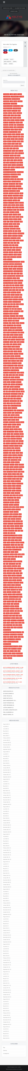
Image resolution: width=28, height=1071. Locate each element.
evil (9, 266)
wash (5, 627)
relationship (18, 509)
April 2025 (5, 760)
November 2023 (6, 799)
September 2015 (6, 1024)
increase (11, 353)
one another (6, 445)
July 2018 (5, 946)
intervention (12, 358)
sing (21, 556)
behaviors (14, 141)
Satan (9, 540)
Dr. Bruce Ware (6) (8, 693)
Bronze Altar (20, 153)
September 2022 (6, 832)
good (22, 311)
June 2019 (5, 921)
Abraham (5, 113)
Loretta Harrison (13, 401)
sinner (9, 559)
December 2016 (6, 990)
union (14, 615)
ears (13, 245)
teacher (8, 589)
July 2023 (5, 809)
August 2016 (5, 999)
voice (16, 622)
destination (11, 226)
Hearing (22, 332)
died (16, 231)
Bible (20, 143)
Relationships (6, 511)
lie (22, 393)
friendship (17, 294)
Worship (11, 63)
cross (5, 207)
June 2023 (5, 811)
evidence (5, 266)
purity (5, 493)
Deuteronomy (12, 228)
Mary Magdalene (18, 412)
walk (4, 625)
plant (14, 469)
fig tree (21, 285)
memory (11, 417)
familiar (14, 278)
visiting (8, 622)
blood (8, 148)
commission (18, 186)
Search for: (5, 80)
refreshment (6, 507)
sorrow (5, 566)
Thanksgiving (19, 594)
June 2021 (5, 866)
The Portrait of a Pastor (13, 596)
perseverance (6, 464)
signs (16, 556)
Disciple (5, 235)
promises (13, 483)
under (11, 613)
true (15, 611)
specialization (10, 568)
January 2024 (5, 795)
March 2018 (5, 955)
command (5, 186)
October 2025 (5, 747)
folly (20, 290)
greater (22, 318)
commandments (12, 186)
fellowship (17, 285)
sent (17, 547)
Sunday (5, 63)
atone (22, 134)
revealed (12, 526)
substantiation (16, 578)
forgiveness (13, 292)
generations (15, 299)
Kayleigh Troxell (20, 379)
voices (20, 622)
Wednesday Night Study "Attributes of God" (12, 632)
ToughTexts (16, 603)
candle (15, 160)
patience (5, 460)
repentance (15, 514)
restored (5, 523)
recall (13, 500)
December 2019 (6, 907)
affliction (22, 120)
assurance (18, 134)
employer (16, 252)
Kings (5, 386)
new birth (8, 436)
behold (18, 141)
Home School (6, 342)
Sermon (14, 61)
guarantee (22, 323)
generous (5, 301)
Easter (16, 245)
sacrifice (5, 537)
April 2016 (5, 1008)
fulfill (12, 297)
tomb (12, 603)
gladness (21, 304)
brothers (11, 155)
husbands (17, 346)
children (5, 167)
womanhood (18, 639)
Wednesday (19, 627)
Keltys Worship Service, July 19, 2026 (12, 682)
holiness (5, 339)
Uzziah (17, 618)
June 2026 (5, 728)
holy (9, 339)
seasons (22, 542)
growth (17, 323)
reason (9, 500)
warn (17, 625)
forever (5, 292)
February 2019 (6, 930)
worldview (5, 653)
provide (13, 485)
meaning (12, 415)
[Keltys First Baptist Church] (14, 17)
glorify (14, 306)
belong (13, 143)
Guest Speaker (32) (8, 703)
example (15, 266)
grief (13, 320)
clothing (9, 181)
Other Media (17, 448)
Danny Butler (9, 209)
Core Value (10, 200)
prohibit (5, 483)
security (12, 544)
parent (21, 452)
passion (5, 457)
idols (8, 351)
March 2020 (5, 900)
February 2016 (6, 1013)
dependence (16, 221)
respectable (18, 519)
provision (5, 488)
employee (11, 252)
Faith (21, 273)
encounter (5, 254)
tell (17, 589)
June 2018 (5, 948)
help (10, 337)
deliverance (6, 219)
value (21, 618)
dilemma (5, 233)
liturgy (18, 396)
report (20, 514)
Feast (7, 285)
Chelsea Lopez (19, 165)
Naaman (21, 431)
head (5, 332)
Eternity (22, 261)
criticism (21, 205)
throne (13, 601)
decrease (15, 214)
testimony (14, 592)
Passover (10, 457)
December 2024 (6, 770)
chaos (9, 165)
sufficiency (19, 580)
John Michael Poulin (15, 370)
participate (15, 455)
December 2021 (6, 852)
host (4, 344)
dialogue (10, 231)
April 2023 (5, 815)
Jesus (16, 365)
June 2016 (5, 1003)
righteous (5, 530)
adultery (19, 117)
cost (19, 200)
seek (19, 544)
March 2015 (5, 1038)
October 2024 (5, 774)
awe (19, 136)
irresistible (14, 360)
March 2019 (5, 928)
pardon (17, 452)
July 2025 (5, 754)
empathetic (6, 252)
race (11, 495)
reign (10, 507)
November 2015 (6, 1019)
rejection (21, 507)
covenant (5, 205)
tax (21, 587)
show (13, 556)
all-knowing (6, 125)
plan (11, 469)
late (4, 391)
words (5, 651)
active (12, 115)
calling (8, 160)
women (5, 641)
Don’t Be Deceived (14, 73)
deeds (10, 217)
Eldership (9, 250)
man (9, 405)
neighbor (21, 434)
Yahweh (5, 658)
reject (14, 507)
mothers (11, 429)
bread (13, 153)
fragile (8, 294)
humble (5, 346)
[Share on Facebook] (5, 50)
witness (15, 636)
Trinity (8, 611)
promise (9, 483)
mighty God (6, 422)
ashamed (9, 134)
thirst (20, 599)
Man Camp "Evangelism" (16, 405)
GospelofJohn (6, 316)
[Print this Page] (16, 50)
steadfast (16, 570)
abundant (10, 113)
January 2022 (5, 850)
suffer (10, 580)
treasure (17, 608)
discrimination (13, 238)
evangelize (11, 264)
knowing (11, 386)
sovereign (9, 566)
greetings (10, 320)
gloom (5, 306)
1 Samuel (19, 94)
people (5, 462)
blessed (20, 146)
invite (9, 360)
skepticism (19, 561)
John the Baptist (13, 372)
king (9, 384)
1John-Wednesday (16, 99)
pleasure (20, 469)
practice (14, 474)
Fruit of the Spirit (7, 297)
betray (16, 143)
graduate (5, 318)
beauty (5, 141)
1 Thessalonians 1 (14, 96)
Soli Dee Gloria (12, 563)
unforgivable (6, 615)
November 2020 (6, 882)
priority (8, 481)
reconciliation (6, 502)
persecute (17, 462)
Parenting (5, 455)
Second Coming (7, 544)
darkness (22, 209)
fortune (5, 294)
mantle (9, 408)
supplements (16, 582)
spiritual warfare (20, 568)
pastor (17, 457)
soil (4, 563)
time (16, 601)
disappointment (21, 233)
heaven (11, 334)
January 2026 (5, 740)
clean (22, 179)
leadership (18, 391)
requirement (15, 516)
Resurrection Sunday (18, 523)
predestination (20, 476)
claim (18, 179)
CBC (18, 162)
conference (6, 193)
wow (11, 655)
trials (5, 611)
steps (5, 573)
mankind (5, 408)
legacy (19, 393)
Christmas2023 (14, 174)
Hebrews (20, 334)
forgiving (18, 292)
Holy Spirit (13, 339)
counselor (5, 202)
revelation (17, 526)
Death (8, 212)
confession (11, 193)
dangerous (21, 207)
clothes (5, 181)
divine (14, 240)
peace (19, 460)
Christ (22, 167)
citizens (12, 179)
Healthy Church (14, 332)
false (5, 278)
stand (8, 570)
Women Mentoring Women (13, 641)
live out (5, 398)
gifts (11, 304)
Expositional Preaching (8, 271)
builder (18, 155)
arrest (19, 132)
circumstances (6, 179)
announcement (20, 127)
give (14, 304)
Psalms (13, 490)
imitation (19, 351)
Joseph (22, 372)
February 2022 (6, 848)
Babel (22, 136)
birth (12, 146)
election (13, 250)
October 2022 (5, 829)
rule (8, 533)
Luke (12, 403)
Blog (4, 1047)
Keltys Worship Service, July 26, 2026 (12, 678)
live (21, 396)
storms (17, 573)
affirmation (17, 120)
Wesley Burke (6, 634)
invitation (5, 360)
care (4, 162)
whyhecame (20, 634)
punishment (18, 490)
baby (5, 139)
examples (20, 266)
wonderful (5, 648)
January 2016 (5, 1015)
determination (6, 228)
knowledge (6, 389)
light (9, 396)
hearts (8, 334)
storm (14, 573)
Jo (22, 365)
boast (11, 148)
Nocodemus (13, 438)
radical (14, 495)
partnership (20, 455)
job (10, 368)
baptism (12, 139)
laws (9, 391)
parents (9, 455)
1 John (11, 94)
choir (9, 167)
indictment (16, 353)
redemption (6, 504)
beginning (9, 141)
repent (11, 514)
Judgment (5, 377)
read (15, 497)
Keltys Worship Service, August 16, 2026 (13, 667)
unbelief (7, 613)
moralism (9, 427)
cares (7, 162)
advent (5, 120)
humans (19, 344)
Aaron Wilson (14, 110)
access (5, 115)
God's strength (17, 311)
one (22, 443)
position (15, 471)
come (17, 183)
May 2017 (5, 978)
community (20, 188)
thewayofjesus (11, 599)
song (20, 563)
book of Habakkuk (7, 150)
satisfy (12, 540)
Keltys (11, 59)
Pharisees (16, 467)
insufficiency (17, 356)
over (14, 450)
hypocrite (10, 349)
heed (5, 337)
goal (13, 309)
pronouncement (20, 483)
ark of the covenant (13, 132)
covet (9, 205)
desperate (5, 226)
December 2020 (6, 880)
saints (9, 537)
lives (8, 398)
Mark (15, 410)
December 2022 (6, 825)
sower (19, 566)
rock (22, 530)
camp (12, 160)
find (11, 287)
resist (9, 519)
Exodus (14, 268)
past (13, 457)
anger (15, 127)
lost (18, 401)
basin (16, 139)
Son (17, 563)
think (17, 599)
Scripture (17, 542)
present (13, 478)
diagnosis (5, 231)
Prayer (5, 476)
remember (16, 511)
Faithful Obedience (11, 276)
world (19, 651)
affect (8, 120)
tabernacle (6, 587)
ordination (9, 448)
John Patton (6, 372)
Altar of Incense (20, 125)
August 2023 (5, 806)
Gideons (5, 304)
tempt (5, 592)
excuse (10, 268)
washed (8, 627)
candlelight (20, 160)
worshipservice (19, 653)
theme (21, 596)
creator (17, 205)
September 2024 (6, 777)
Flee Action (6, 290)
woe (22, 636)
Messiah (13, 419)
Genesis (10, 301)
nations (8, 434)
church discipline (7, 176)
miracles (5, 424)
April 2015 (5, 1035)
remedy (11, 511)
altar (15, 125)
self (4, 547)
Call (23, 158)
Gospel (11, 313)
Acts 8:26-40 (6, 117)
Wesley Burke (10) (8, 714)
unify (10, 615)
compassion (6, 191)
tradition (12, 606)
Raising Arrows (10, 497)
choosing (12, 167)
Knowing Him (17, 386)
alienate (17, 122)
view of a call (13, 620)
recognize (17, 500)
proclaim (12, 481)
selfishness (8, 547)
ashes (13, 134)
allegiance (11, 125)
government (12, 316)
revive (9, 528)
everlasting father (18, 264)
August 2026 (5, 724)
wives (19, 636)
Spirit (15, 568)
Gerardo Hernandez (16, 301)
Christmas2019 (20, 172)
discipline (20, 235)
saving (20, 540)
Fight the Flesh (7, 287)
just (9, 377)
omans (19, 443)
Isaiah (18, 360)
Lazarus (13, 391)
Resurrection (10, 523)
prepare (5, 478)
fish (16, 287)
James (19, 363)
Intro (16, 358)
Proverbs (9, 485)
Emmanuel (18, 250)
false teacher (9, 278)
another (16, 129)
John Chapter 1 (7, 370)
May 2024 (5, 786)
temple (20, 589)
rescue (19, 516)
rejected (17, 507)
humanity (15, 344)
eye (9, 273)
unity (20, 615)
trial (20, 608)
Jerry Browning (10, 365)
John (13, 368)
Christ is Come (6, 169)
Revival (5, 528)
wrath (14, 655)
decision (17, 212)
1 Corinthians (6, 94)
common (9, 188)
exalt (12, 266)
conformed (10, 195)
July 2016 (5, 1001)
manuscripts (14, 408)
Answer (20, 129)
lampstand (21, 389)
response (18, 521)
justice (12, 377)
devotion (18, 228)
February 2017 (6, 985)
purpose (8, 493)
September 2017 (6, 969)
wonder (20, 646)
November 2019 (6, 909)
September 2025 (6, 749)
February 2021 (6, 875)
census (21, 162)
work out (11, 651)
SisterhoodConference (8, 561)
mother (17, 427)
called (5, 160)
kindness (5, 384)
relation (13, 509)
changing (5, 165)
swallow (8, 585)
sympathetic (18, 585)
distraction (6, 240)
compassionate (12, 191)
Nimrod (5, 438)
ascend (5, 134)
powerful (5, 474)
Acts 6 (19, 115)
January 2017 (5, 987)
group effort (6, 323)
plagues (7, 469)
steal (20, 570)
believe (5, 143)
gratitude (15, 318)
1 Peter (15, 94)
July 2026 (5, 726)
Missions (14, 424)
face (15, 273)
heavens (16, 334)
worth (5, 655)
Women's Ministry (7, 644)
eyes (12, 273)
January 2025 (5, 767)
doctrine (5, 242)
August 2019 (5, 916)
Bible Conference (7, 146)
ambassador (6, 127)
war (14, 625)
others (11, 450)
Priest (5, 481)
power (22, 471)
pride (21, 478)
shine (9, 556)
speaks (5, 568)
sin (18, 556)
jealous (5, 365)
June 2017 (5, 976)
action (9, 115)
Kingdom (13, 384)
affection (12, 120)
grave (19, 318)
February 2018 (6, 958)
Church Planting (14, 176)
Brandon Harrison (7, 153)
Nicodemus (18, 436)
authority (10, 136)
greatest (5, 320)
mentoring (20, 417)
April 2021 (5, 870)
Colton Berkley (12, 183)
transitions (12, 608)
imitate (15, 351)
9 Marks (9, 110)
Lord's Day (19, 398)
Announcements (7, 129)
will (8, 636)
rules (12, 533)
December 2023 (6, 797)
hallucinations (6, 327)
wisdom (11, 636)
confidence (17, 193)
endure (15, 254)
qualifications (6, 495)
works (16, 651)
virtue (5, 622)
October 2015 (5, 1022)
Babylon (8, 139)
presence (9, 478)
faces (18, 273)
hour (11, 344)
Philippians (21, 467)
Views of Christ (21, 620)
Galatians (6, 59)
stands (11, 570)
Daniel (5, 209)
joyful (7, 375)
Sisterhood (13, 559)
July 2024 (5, 781)
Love (21, 401)
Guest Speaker (10, 325)
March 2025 (5, 763)
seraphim (5, 549)
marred (5, 412)
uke (4, 613)
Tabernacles (11, 587)
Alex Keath (6, 122)
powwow (9, 474)
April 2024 (5, 788)
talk (18, 587)
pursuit (12, 493)
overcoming (6, 452)
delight (21, 217)
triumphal (12, 611)
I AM (14, 349)
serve (9, 552)
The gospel (6, 596)
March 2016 (5, 1010)
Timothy (19, 601)
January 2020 (5, 905)
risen (16, 530)
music (5, 431)
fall (22, 276)
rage (17, 495)
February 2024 (6, 793)
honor (15, 342)
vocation (12, 622)
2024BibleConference (8, 108)
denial (5, 221)
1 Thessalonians (7, 96)
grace (17, 316)
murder (20, 429)
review (21, 526)
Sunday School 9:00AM (8, 8)
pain (10, 452)
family (18, 278)
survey (5, 585)
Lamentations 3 (15, 389)
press (18, 478)
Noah (9, 438)
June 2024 (5, 783)
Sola (7, 563)
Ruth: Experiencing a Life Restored (10, 535)
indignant (21, 353)
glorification (9, 306)
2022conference (16, 106)
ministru (17, 422)
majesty (5, 405)
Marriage (9, 412)
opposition (11, 445)
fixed (21, 287)
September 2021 (6, 859)
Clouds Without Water (16, 181)
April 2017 (5, 980)
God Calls (19, 309)
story (21, 573)
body (17, 148)
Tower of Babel (6, 606)
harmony (9, 330)
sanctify (5, 540)
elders (5, 250)
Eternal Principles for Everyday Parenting (12, 261)
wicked (5, 636)
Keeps (5, 382)
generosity (21, 299)
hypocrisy (5, 349)
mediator (17, 415)
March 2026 (5, 735)
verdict (5, 620)
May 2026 (5, 731)
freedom (12, 294)
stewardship (9, 573)
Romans (5, 533)
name (5, 434)
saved (16, 540)
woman (5, 639)
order (5, 448)
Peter (8, 467)
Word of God (13, 648)
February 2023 (6, 820)
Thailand (5, 594)
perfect (8, 462)
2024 (22, 106)
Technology (13, 589)
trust (18, 611)
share (19, 554)
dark (18, 209)
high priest (20, 337)
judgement (21, 375)
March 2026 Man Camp (8, 410)
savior (5, 542)
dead (5, 212)
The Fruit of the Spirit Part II (8, 70)
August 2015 (5, 1026)
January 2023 (5, 822)
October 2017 (5, 967)
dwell (10, 245)
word (9, 648)
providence (18, 485)
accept (14, 113)
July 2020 (5, 891)
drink (18, 242)
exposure (5, 273)
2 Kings (15, 101)
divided (10, 240)
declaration (6, 214)
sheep (23, 554)
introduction (20, 358)
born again (21, 150)
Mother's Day (6, 429)
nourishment (19, 438)
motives (15, 429)
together (8, 603)
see (16, 544)
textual (18, 592)
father (15, 280)
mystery (16, 431)
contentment (6, 198)
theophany (6, 599)
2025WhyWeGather (17, 108)
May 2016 (5, 1006)
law (6, 391)
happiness (19, 327)
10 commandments (7, 99)
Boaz (14, 148)
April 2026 (5, 733)
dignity (19, 231)
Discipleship (15, 235)
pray (21, 474)
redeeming (17, 502)
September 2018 (6, 941)
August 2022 (5, 834)
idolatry (5, 351)
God (15, 309)
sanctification (19, 537)
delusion (15, 219)
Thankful (9, 594)
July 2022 (5, 836)
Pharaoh (11, 467)
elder (20, 247)
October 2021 (5, 857)
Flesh (10, 290)
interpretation (6, 358)
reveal (8, 526)
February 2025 (6, 765)
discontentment (7, 238)
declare (10, 214)
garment (10, 299)
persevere (12, 464)
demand (19, 219)
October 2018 (5, 939)
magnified (18, 403)
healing (8, 332)
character (13, 165)
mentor (15, 417)
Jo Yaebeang (6, 368)
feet (13, 285)
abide (19, 110)
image (12, 351)
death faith (12, 212)
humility (9, 346)
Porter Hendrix (10, 471)
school (8, 542)
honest (11, 342)
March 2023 (5, 818)
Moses (13, 427)
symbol (13, 585)
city (15, 179)
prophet (5, 485)
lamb (10, 389)
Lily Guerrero (13, 396)
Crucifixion (9, 207)
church (19, 174)
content (21, 195)
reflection (11, 504)
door (9, 242)
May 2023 (5, 813)
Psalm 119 (18, 488)
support (21, 582)
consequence (15, 195)
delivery (10, 219)
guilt (15, 325)
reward (12, 528)
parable (13, 452)
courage (16, 202)
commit (5, 188)
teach (5, 589)
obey (17, 441)
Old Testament (14, 443)
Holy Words (18, 339)
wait (23, 622)
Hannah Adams (13, 327)
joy (4, 375)
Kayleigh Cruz (12, 379)
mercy (9, 419)
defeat (13, 217)
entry (8, 257)
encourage (11, 254)
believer (9, 143)
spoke (5, 570)
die (13, 231)
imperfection (6, 353)
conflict (21, 193)
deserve (10, 224)
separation (21, 547)
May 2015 (5, 1033)
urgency (13, 618)
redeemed (12, 502)
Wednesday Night (7, 629)
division (21, 240)
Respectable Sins (7, 521)
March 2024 (5, 790)
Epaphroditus (13, 257)
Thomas (8, 601)
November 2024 (6, 772)
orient (13, 448)
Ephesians (19, 257)
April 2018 (5, 953)
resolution (13, 519)
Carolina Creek (13, 162)
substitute (22, 578)
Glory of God (6, 309)
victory (8, 620)
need (12, 434)
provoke (9, 488)
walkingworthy (9, 625)
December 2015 (6, 1017)
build (15, 155)
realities (5, 500)
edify (14, 247)
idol (21, 349)
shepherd (5, 556)
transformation (6, 608)
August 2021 (5, 861)
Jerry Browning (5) (8, 705)
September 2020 (6, 887)
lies (4, 396)
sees (22, 544)
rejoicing (9, 509)
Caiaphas (17, 158)
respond (13, 521)
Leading (22, 391)
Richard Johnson (18, 528)
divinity (17, 240)
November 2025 (6, 744)
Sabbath (20, 535)
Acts (16, 115)
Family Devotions (7, 280)
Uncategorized (6, 1053)
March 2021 (5, 873)
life (6, 396)
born (17, 150)
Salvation (13, 537)
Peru (4, 467)
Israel (21, 360)
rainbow (20, 495)
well (22, 632)
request (10, 516)
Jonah (18, 372)
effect (17, 247)
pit (4, 469)
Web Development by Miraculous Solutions (14, 1069)
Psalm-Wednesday (7, 490)
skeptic (14, 561)
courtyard (21, 202)
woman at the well (11, 639)
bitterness (16, 146)
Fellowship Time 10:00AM (20, 8)
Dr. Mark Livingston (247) (10, 710)
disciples (9, 235)
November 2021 (6, 854)
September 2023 (6, 804)
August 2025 (5, 751)
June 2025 (5, 756)
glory (17, 306)
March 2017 (5, 983)
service (12, 552)
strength (5, 575)
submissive (6, 578)
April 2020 (5, 898)
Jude (14, 375)
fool (23, 290)
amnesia (11, 127)
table (16, 587)
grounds (17, 320)
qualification (17, 493)
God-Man (11, 311)
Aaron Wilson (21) (8, 691)
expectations (19, 268)
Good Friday (6, 313)
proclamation (17, 481)
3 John (5, 110)
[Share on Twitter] (10, 50)
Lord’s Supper (6, 401)
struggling (14, 575)
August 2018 (5, 944)
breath (16, 153)
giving (17, 304)
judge (17, 375)
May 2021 (5, 868)
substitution (6, 580)
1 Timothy (22, 96)
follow (17, 290)
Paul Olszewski (14, 460)
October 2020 (5, 884)
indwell (5, 356)
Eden (11, 247)
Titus (5, 603)
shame (16, 554)
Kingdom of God (19, 384)
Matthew (5, 415)
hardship (5, 330)
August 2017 (5, 971)
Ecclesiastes (6, 247)
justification (17, 377)
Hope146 (22, 342)
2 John (11, 101)
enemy (5, 257)
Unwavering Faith (7, 618)
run (14, 533)
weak (15, 627)
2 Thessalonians (7, 103)
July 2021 (5, 864)
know (8, 386)
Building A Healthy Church (9, 158)
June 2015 (5, 1031)
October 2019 (5, 912)
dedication (6, 217)
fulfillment (16, 297)
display (18, 238)
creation (13, 205)
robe (19, 530)
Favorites (20, 283)
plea (16, 469)
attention (5, 136)
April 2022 (5, 843)
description (6, 224)
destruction (16, 226)
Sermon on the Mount (17, 549)
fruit (21, 294)
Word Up (19, 648)
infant (8, 356)
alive (21, 122)
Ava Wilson (15, 136)
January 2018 (5, 960)
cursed (17, 207)
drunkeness (6, 245)
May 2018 (5, 951)
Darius (14, 209)
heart (5, 334)
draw (15, 242)
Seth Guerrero (6, 554)
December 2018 (6, 935)
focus (14, 290)
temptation (9, 592)
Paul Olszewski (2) (8, 712)
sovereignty (14, 566)
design (14, 224)
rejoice (5, 509)
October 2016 (5, 994)
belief (22, 141)
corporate (15, 200)
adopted (14, 117)
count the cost (11, 202)
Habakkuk (19, 325)
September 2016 (6, 996)
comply (18, 191)
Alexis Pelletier (12, 122)
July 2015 (5, 1029)
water (12, 627)
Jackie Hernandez (7, 363)
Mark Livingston (7, 61)
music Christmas (10, 431)
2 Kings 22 (20, 101)
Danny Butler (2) (8, 698)
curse (13, 207)
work (8, 651)
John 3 (21, 368)
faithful (5, 276)
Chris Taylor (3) (7, 696)
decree (19, 214)
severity (11, 554)
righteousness (11, 530)
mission (9, 424)
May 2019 (5, 923)
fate (12, 280)
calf (20, 158)
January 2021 (5, 877)
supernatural (10, 582)
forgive (8, 292)
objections (21, 441)
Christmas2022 (7, 174)
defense (17, 217)
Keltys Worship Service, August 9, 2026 (13, 671)
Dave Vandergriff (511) (9, 700)
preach (15, 476)
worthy (8, 655)
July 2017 (5, 974)
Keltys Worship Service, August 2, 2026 (13, 674)
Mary (13, 412)
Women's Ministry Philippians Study (11, 646)
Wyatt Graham (19, 655)
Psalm (14, 488)
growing (13, 323)
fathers (15, 283)
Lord (14, 398)
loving (5, 403)
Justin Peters (6, 379)
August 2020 (5, 889)
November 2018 (6, 937)
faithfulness (18, 276)
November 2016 (6, 992)
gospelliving (16, 313)
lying (14, 403)
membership (6, 417)
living (12, 398)
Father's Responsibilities (8, 283)
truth (21, 611)
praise (18, 474)
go (10, 309)
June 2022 (5, 838)
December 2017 (6, 962)
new (4, 436)
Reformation (16, 504)
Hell (7, 337)
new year (13, 436)
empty (20, 252)
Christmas (13, 169)
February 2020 (6, 903)
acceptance (19, 113)
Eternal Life (9, 259)
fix (18, 287)
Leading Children (7, 393)
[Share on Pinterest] (5, 52)
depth (21, 221)
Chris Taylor (18, 167)
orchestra (16, 445)
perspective (21, 464)
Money (5, 427)
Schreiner (13, 542)
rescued (5, 519)
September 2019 (6, 914)
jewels (19, 365)
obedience (8, 441)
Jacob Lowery (14, 363)
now (4, 441)
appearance (6, 132)
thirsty (5, 601)
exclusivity (6, 268)
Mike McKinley (12, 422)
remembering (6, 514)
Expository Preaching (18, 271)
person (16, 464)
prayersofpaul (10, 476)
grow (10, 323)
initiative (12, 356)
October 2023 (5, 802)
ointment (8, 443)
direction (9, 233)
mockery (18, 424)
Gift (8, 304)
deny (8, 221)
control (15, 198)
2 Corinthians (6, 101)
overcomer (18, 450)
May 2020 (5, 896)
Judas (10, 375)
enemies (19, 254)
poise (5, 471)
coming (20, 183)
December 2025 (6, 742)
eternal (5, 259)
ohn (4, 443)
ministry (22, 422)
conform (5, 195)
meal (9, 415)
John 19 (16, 368)
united (17, 615)
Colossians (6, 183)
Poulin (19, 471)
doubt (12, 242)
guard (5, 325)
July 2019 (5, 919)
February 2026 (6, 738)
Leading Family (14, 393)
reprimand (5, 516)
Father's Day (20, 280)
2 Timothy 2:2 (14, 103)
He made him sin (18, 330)
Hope (18, 342)
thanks (14, 594)
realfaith (18, 497)
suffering (14, 580)
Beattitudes (21, 139)
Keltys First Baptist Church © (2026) (14, 1067)
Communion (14, 188)
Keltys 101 (13, 382)
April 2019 (5, 925)
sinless (5, 559)
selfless (13, 547)
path (20, 457)
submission (19, 575)
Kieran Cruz (18, 382)
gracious (21, 316)
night (22, 436)
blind (4, 148)
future (20, 297)
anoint (12, 129)
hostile (7, 344)
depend (11, 221)
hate (13, 330)
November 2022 (6, 827)
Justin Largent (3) (8, 707)
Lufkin (8, 403)
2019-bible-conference (8, 106)
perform (12, 462)
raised (5, 497)
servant (5, 552)
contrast (11, 198)
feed (10, 285)
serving (16, 552)
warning (20, 625)
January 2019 (5, 932)
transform (17, 606)
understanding (16, 613)
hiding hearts (14, 337)
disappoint (15, 233)
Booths (13, 150)
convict (5, 200)
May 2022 (5, 841)
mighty (17, 419)
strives (9, 575)
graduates (10, 318)
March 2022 (5, 845)
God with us (6, 311)
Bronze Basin (6, 155)
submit (10, 578)
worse (10, 653)
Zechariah (10, 658)
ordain (20, 445)
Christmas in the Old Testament (10, 172)
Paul (9, 460)
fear (4, 285)
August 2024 (5, 779)
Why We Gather (13, 634)
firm (14, 287)
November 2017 (6, 964)
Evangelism (6, 264)
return (5, 526)
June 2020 (5, 893)
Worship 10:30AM (14, 11)
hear (19, 332)
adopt (11, 117)
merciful (5, 419)
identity (17, 349)
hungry (13, 346)
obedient (13, 441)
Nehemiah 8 (16, 434)
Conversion (20, 198)
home (23, 339)
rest (21, 521)
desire (18, 224)
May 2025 (5, 758)
